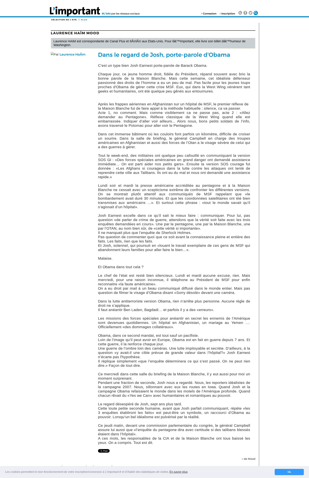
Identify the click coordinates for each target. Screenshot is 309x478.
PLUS (84, 20)
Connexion (209, 13)
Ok (289, 472)
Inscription (228, 13)
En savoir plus (179, 471)
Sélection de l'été (64, 20)
